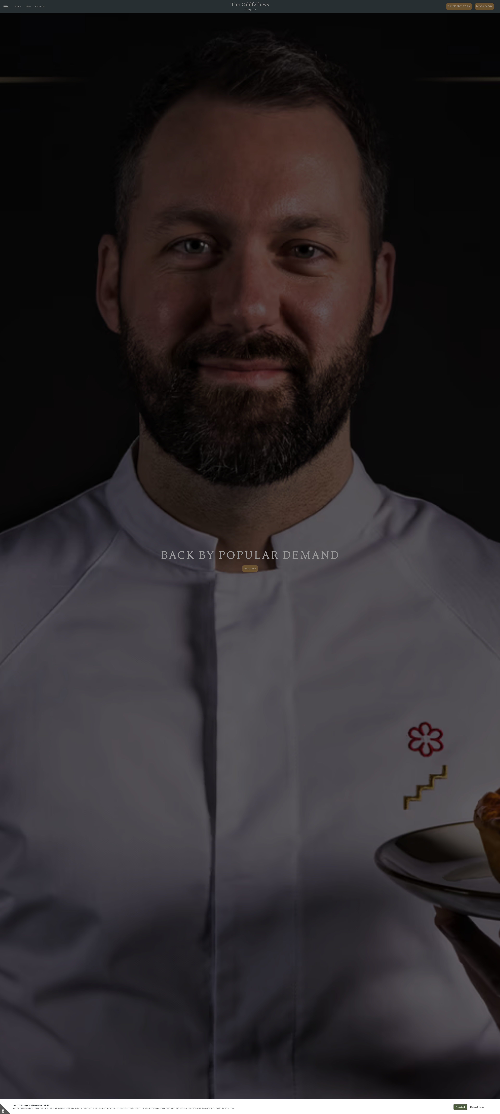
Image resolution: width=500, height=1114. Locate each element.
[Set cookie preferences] (5, 1109)
